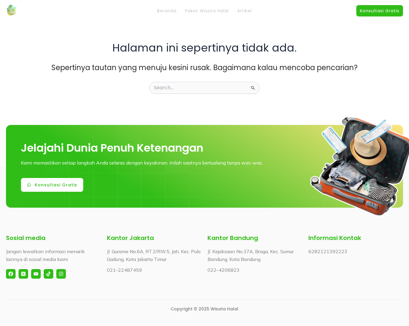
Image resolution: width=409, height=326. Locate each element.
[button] (379, 10)
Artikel (244, 11)
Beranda (167, 11)
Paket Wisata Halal (207, 11)
